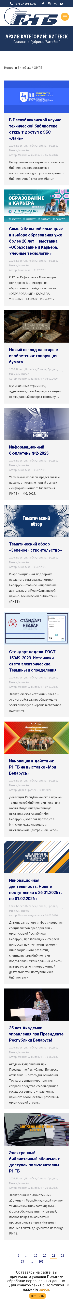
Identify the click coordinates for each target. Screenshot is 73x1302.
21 (53, 1255)
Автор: (25, 155)
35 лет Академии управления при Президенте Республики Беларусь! (36, 1034)
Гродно (52, 145)
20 (44, 1255)
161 (41, 1261)
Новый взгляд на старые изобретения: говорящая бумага (33, 355)
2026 (12, 145)
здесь (44, 1289)
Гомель (42, 145)
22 (62, 1255)
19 (35, 1255)
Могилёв (23, 150)
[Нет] (68, 1285)
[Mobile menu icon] (65, 17)
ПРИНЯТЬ (37, 1296)
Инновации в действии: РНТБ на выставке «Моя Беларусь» (32, 767)
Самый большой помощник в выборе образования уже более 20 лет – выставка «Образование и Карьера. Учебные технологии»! (36, 241)
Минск (13, 150)
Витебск (30, 145)
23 (22, 1261)
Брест (20, 145)
